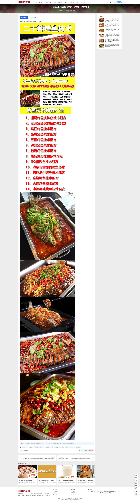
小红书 (40, 479)
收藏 (86, 450)
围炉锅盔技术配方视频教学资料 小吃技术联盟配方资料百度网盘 (86, 481)
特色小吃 (42, 447)
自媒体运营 (48, 2)
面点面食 (21, 479)
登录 (120, 2)
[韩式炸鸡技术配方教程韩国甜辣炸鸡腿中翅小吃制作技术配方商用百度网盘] (101, 20)
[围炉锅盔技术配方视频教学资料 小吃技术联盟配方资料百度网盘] (86, 471)
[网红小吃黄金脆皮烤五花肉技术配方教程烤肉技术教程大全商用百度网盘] (101, 25)
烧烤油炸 (70, 10)
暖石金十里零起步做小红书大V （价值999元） (46, 481)
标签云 (54, 493)
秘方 (52, 447)
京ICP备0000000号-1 (65, 499)
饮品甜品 (60, 479)
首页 (35, 2)
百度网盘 (47, 447)
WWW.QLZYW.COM (69, 498)
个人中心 (55, 491)
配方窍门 (62, 447)
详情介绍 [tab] (25, 17)
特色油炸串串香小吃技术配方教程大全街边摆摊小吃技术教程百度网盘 (112, 35)
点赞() (91, 450)
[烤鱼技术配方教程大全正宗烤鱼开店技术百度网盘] (101, 30)
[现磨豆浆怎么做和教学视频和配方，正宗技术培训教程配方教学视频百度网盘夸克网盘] (66, 471)
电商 (55, 2)
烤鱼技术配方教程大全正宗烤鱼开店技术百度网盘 (112, 29)
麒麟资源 (72, 447)
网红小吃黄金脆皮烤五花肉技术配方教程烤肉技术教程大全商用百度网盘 (112, 25)
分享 (81, 450)
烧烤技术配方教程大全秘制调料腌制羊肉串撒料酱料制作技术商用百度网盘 (112, 45)
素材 (78, 2)
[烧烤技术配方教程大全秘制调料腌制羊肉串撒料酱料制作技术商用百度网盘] (101, 46)
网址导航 (83, 2)
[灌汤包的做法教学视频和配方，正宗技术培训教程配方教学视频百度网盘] (27, 471)
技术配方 (31, 447)
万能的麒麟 (25, 447)
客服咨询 (73, 493)
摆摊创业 (60, 2)
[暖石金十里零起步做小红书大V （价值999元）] (47, 471)
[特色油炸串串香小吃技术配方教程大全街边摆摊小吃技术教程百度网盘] (101, 35)
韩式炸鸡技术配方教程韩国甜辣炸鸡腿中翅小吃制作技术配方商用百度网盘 (112, 20)
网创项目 (40, 2)
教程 (72, 2)
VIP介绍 (72, 491)
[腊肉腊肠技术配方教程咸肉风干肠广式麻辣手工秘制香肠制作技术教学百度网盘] (101, 40)
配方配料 (67, 447)
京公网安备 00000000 (74, 499)
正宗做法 (36, 447)
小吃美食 (66, 2)
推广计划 (73, 494)
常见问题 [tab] (34, 17)
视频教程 (56, 447)
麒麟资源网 (78, 447)
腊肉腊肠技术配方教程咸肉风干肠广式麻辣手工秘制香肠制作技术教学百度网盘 (112, 40)
